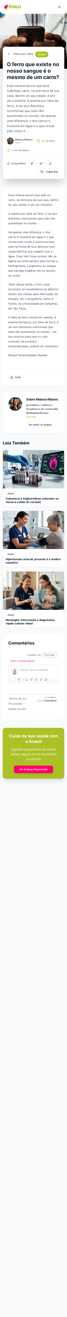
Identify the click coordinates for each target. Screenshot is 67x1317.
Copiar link (52, 171)
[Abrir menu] (59, 6)
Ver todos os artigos (40, 424)
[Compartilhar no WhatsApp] (50, 163)
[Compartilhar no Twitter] (41, 163)
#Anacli (13, 355)
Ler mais (31, 416)
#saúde (42, 355)
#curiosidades (28, 355)
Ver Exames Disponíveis (33, 769)
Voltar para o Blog (23, 53)
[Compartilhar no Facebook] (31, 163)
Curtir (18, 377)
